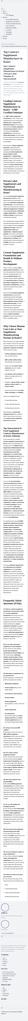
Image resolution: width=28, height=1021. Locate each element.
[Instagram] (7, 1003)
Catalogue (5, 961)
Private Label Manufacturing (12, 404)
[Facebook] (3, 1003)
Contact (4, 965)
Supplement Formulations (9, 975)
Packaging (5, 977)
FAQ (4, 988)
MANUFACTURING (7, 979)
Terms (4, 991)
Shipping (5, 990)
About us (5, 959)
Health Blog (5, 995)
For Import (5, 981)
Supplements (16, 122)
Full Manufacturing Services (12, 408)
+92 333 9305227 (7, 933)
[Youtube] (11, 1003)
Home (6, 885)
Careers (4, 963)
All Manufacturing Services (12, 896)
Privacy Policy (6, 993)
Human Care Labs (14, 584)
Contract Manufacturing (11, 400)
